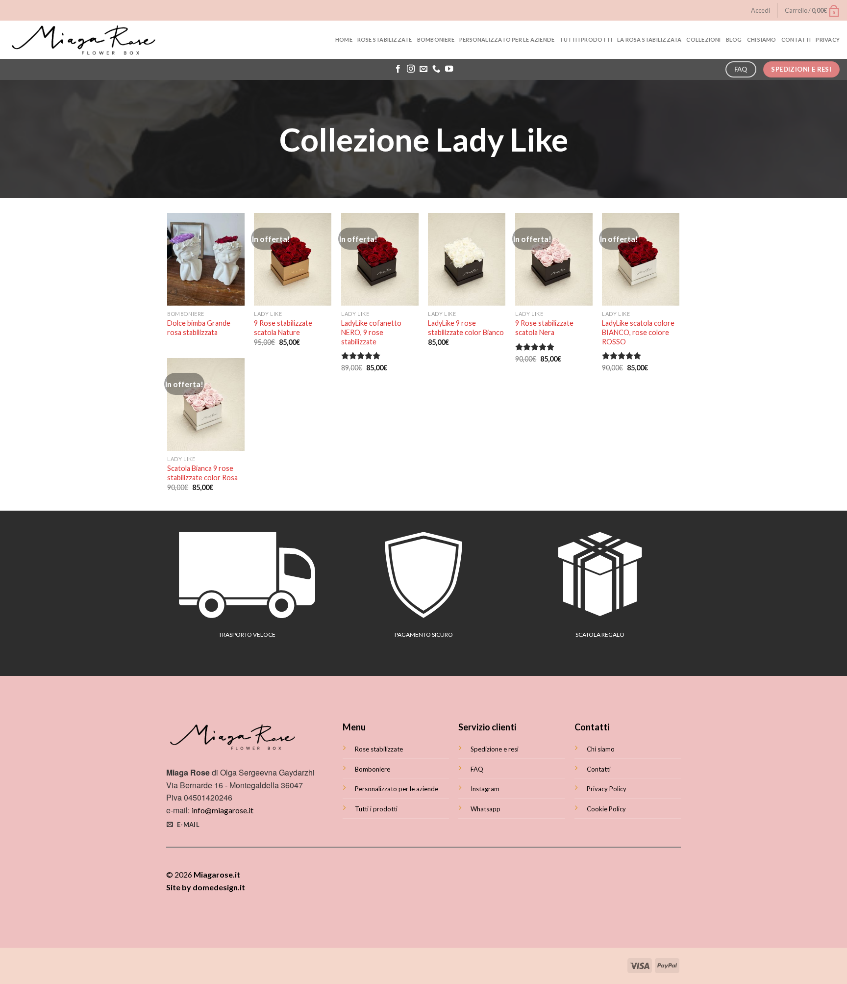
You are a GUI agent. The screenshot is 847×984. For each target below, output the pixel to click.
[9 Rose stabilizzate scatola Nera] (554, 259)
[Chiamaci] (436, 69)
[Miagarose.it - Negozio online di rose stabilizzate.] (85, 40)
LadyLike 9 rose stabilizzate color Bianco (466, 328)
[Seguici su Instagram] (411, 69)
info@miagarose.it (222, 810)
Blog (734, 39)
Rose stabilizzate (384, 39)
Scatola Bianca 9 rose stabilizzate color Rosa (202, 473)
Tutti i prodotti (585, 39)
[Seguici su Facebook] (398, 69)
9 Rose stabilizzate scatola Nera (544, 328)
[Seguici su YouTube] (449, 69)
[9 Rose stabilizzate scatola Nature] (292, 259)
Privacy (828, 39)
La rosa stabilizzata (649, 39)
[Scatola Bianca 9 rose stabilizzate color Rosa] (206, 404)
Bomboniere (435, 39)
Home (343, 39)
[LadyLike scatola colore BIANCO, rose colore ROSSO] (640, 259)
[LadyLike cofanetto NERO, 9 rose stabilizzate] (380, 259)
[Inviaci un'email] (423, 69)
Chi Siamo (761, 39)
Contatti (796, 39)
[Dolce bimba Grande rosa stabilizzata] (206, 259)
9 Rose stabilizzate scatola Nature (283, 328)
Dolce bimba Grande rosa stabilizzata (198, 328)
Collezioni (703, 39)
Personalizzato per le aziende (507, 39)
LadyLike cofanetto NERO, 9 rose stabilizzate (371, 332)
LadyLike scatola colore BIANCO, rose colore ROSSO (638, 332)
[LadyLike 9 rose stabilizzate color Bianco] (466, 259)
